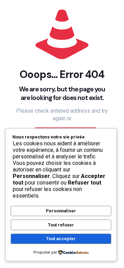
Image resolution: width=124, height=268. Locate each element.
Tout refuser (61, 224)
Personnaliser (61, 210)
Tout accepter (61, 238)
